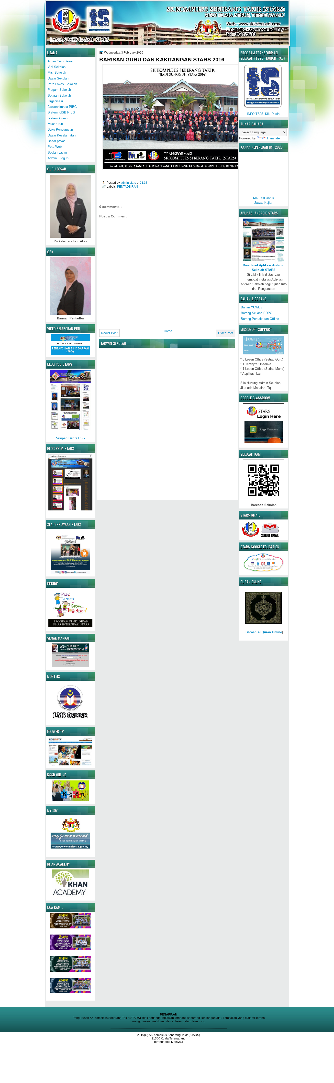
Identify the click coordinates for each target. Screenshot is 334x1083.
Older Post (225, 333)
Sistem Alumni (58, 118)
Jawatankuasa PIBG (62, 107)
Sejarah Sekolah (59, 95)
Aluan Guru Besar (60, 61)
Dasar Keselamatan (62, 135)
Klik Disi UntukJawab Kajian (263, 200)
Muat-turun (55, 124)
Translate (273, 138)
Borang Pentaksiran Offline (260, 319)
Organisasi (55, 101)
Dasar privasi (57, 141)
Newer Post (109, 333)
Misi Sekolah (57, 72)
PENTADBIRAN (127, 186)
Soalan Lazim (57, 152)
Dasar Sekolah (58, 78)
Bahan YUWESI (252, 307)
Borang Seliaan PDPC (256, 313)
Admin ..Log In (58, 158)
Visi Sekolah (57, 67)
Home (168, 331)
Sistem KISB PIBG (61, 112)
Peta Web (55, 146)
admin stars (129, 182)
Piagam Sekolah (59, 89)
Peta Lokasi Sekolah (62, 84)
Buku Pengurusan (60, 129)
